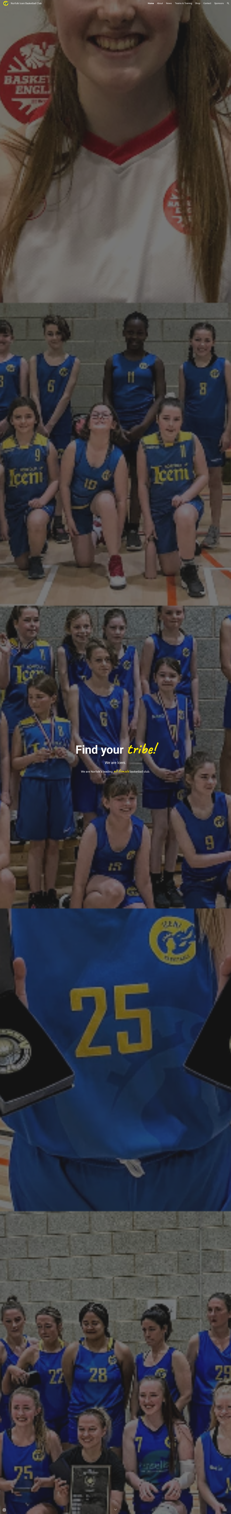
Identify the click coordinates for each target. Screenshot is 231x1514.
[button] (228, 3)
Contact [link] (207, 3)
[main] (115, 757)
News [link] (169, 3)
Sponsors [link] (219, 3)
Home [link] (151, 3)
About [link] (160, 3)
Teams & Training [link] (183, 3)
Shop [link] (197, 3)
